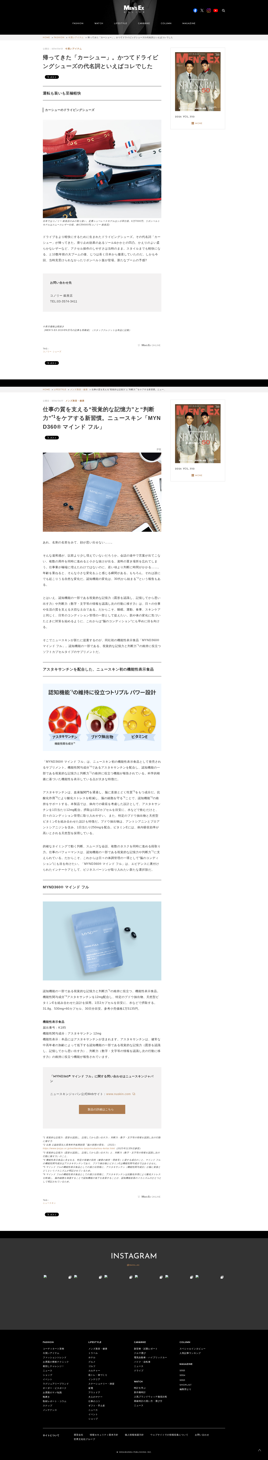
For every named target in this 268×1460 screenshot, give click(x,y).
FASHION (78, 23)
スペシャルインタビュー (193, 1349)
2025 (182, 1371)
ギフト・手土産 (96, 1406)
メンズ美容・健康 (79, 390)
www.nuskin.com (119, 1094)
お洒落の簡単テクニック (56, 1362)
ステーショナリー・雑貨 (101, 1384)
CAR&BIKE (144, 23)
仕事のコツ (94, 1401)
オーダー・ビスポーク (55, 1388)
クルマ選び (140, 1353)
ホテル (92, 1358)
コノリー (47, 352)
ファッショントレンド (55, 1358)
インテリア (94, 1379)
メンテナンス (50, 1410)
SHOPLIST (186, 1385)
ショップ (47, 1375)
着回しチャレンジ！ (53, 1366)
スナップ (47, 1406)
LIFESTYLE (120, 23)
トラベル (93, 1353)
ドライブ (138, 1371)
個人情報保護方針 (134, 1435)
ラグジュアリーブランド (56, 1384)
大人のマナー (95, 1397)
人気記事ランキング (190, 1353)
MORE (198, 123)
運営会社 (78, 1435)
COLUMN (166, 23)
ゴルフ (92, 1366)
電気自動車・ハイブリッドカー (150, 1358)
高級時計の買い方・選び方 (148, 1401)
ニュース (47, 1371)
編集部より (185, 1389)
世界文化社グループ (84, 1439)
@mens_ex (133, 1265)
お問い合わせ (202, 1435)
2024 (182, 1375)
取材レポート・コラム (55, 1401)
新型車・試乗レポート (146, 1349)
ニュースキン (49, 1203)
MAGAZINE (188, 23)
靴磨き (46, 1397)
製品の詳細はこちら (101, 1109)
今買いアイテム (76, 38)
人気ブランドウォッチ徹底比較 (150, 1397)
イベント (47, 1379)
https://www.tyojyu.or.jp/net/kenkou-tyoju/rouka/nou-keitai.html (79, 1148)
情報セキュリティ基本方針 (104, 1435)
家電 (90, 1388)
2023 (182, 1380)
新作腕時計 (140, 1392)
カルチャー (94, 1371)
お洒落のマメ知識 (52, 1393)
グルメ (92, 1362)
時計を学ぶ (140, 1388)
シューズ (57, 352)
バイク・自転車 (142, 1362)
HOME (46, 38)
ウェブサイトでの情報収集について (169, 1435)
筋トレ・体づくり (97, 1375)
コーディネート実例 (53, 1349)
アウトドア (94, 1393)
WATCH (98, 23)
